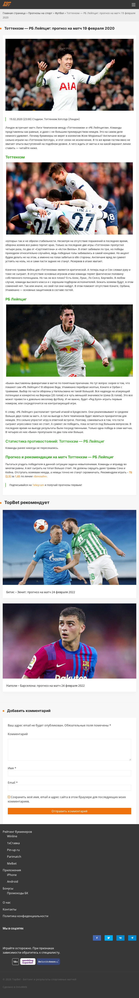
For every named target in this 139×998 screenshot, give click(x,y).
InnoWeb (21, 987)
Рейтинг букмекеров (17, 832)
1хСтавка (13, 843)
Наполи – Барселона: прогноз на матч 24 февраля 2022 (45, 686)
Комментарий (18, 734)
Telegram (38, 485)
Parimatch (14, 857)
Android (12, 882)
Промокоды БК (17, 893)
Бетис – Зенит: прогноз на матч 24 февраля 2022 (40, 592)
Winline (12, 836)
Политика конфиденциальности (25, 916)
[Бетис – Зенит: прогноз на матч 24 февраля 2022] (69, 584)
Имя (12, 768)
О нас (7, 902)
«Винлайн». (40, 476)
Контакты (9, 909)
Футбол (59, 13)
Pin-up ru (13, 850)
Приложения (12, 870)
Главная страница (14, 13)
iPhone (12, 875)
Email (13, 783)
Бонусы (8, 888)
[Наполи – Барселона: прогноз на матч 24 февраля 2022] (69, 677)
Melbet (12, 863)
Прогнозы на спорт (40, 13)
